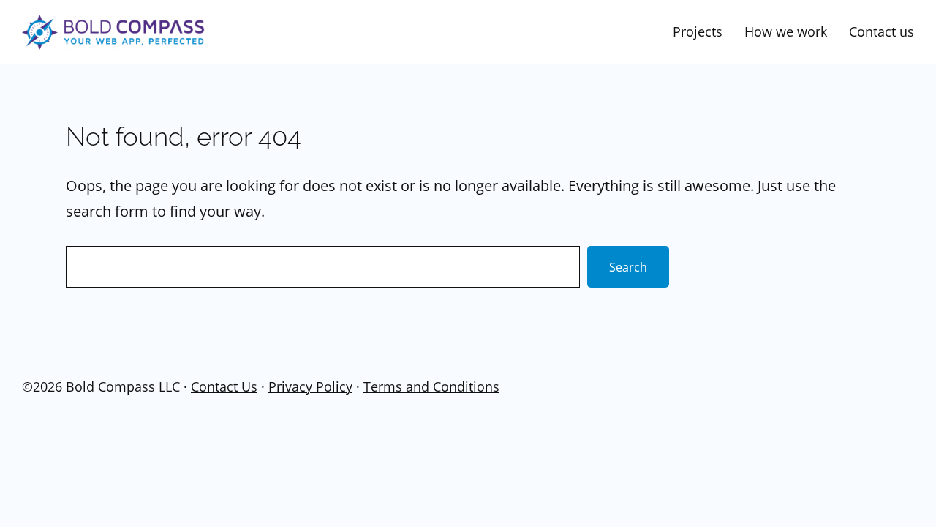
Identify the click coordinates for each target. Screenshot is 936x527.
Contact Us (224, 386)
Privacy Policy (310, 386)
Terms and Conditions (431, 386)
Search (628, 267)
